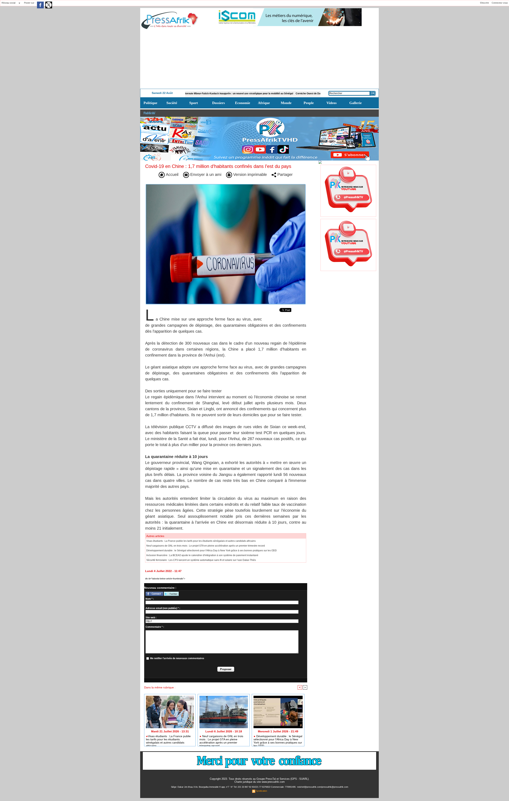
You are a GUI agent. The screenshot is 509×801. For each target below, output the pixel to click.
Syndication (261, 791)
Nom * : (150, 598)
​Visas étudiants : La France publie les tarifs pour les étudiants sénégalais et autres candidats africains (201, 541)
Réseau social (8, 3)
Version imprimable (249, 174)
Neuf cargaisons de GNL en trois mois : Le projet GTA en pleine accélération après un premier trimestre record (205, 545)
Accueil (171, 174)
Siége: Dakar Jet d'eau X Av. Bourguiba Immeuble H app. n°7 (200, 787)
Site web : (151, 617)
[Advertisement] (259, 59)
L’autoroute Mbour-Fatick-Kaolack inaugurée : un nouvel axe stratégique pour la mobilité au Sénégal (205, 93)
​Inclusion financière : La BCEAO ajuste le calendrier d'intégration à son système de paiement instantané (202, 555)
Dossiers (218, 103)
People (309, 103)
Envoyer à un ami (205, 174)
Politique (150, 103)
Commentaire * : (155, 627)
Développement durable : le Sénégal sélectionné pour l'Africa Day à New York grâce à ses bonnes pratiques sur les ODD (211, 550)
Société (171, 103)
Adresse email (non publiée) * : (163, 608)
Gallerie (355, 103)
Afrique (264, 103)
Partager (284, 174)
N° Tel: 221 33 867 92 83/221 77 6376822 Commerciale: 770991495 (263, 787)
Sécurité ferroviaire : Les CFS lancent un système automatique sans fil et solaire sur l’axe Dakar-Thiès (201, 560)
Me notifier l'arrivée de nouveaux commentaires (177, 658)
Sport (193, 103)
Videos (331, 103)
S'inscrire (484, 3)
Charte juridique (243, 781)
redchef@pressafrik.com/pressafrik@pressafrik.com (322, 787)
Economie (242, 103)
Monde (286, 103)
